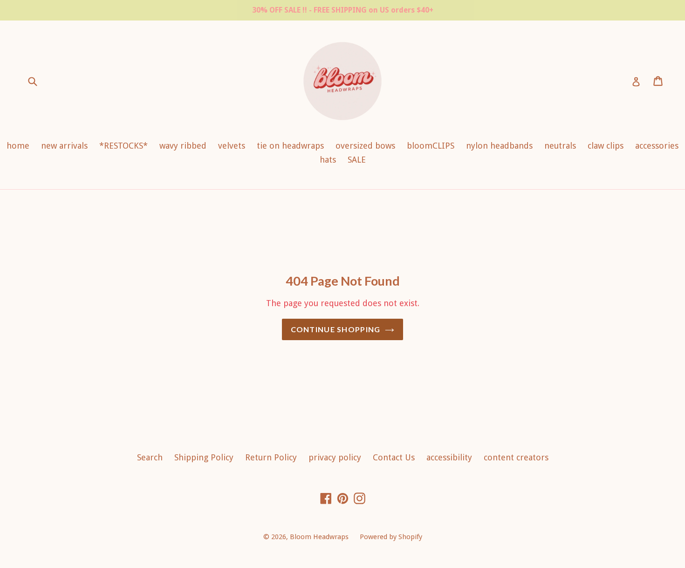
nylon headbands (499, 146)
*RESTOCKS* (123, 146)
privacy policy (334, 457)
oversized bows (365, 146)
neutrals (560, 146)
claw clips (605, 146)
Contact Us (394, 457)
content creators (516, 457)
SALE (357, 159)
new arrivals (64, 146)
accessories (656, 146)
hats (328, 159)
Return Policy (271, 457)
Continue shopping (336, 329)
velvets (231, 146)
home (18, 146)
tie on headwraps (290, 146)
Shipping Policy (203, 457)
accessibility (449, 457)
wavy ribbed (182, 146)
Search (150, 457)
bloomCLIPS (430, 146)
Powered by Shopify (391, 537)
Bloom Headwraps (320, 537)
